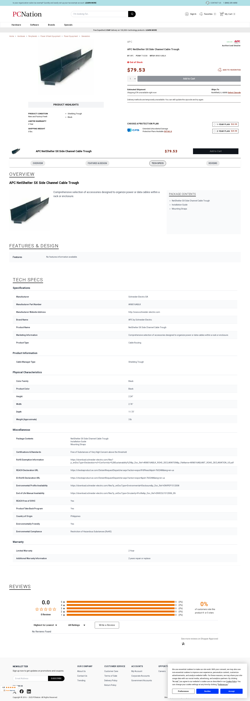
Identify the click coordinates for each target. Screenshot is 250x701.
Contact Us (82, 676)
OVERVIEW (38, 163)
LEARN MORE (90, 3)
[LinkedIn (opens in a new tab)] (29, 691)
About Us (81, 671)
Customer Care (111, 671)
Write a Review (107, 625)
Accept (231, 691)
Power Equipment (71, 36)
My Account (136, 671)
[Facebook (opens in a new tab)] (22, 691)
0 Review (50, 614)
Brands (51, 25)
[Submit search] (132, 14)
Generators (85, 36)
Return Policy (110, 685)
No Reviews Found (41, 631)
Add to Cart (189, 78)
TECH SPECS (158, 163)
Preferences (183, 691)
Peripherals (32, 36)
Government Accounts (141, 680)
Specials (68, 25)
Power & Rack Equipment (50, 36)
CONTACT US (216, 3)
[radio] (125, 602)
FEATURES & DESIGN (97, 163)
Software (34, 25)
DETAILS (168, 131)
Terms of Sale (110, 676)
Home (11, 36)
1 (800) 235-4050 (230, 3)
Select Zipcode (234, 93)
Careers (162, 671)
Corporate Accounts (140, 676)
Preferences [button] (223, 685)
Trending (81, 680)
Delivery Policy (110, 680)
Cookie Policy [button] (231, 681)
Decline (207, 691)
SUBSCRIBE (56, 678)
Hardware (16, 25)
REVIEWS (213, 163)
